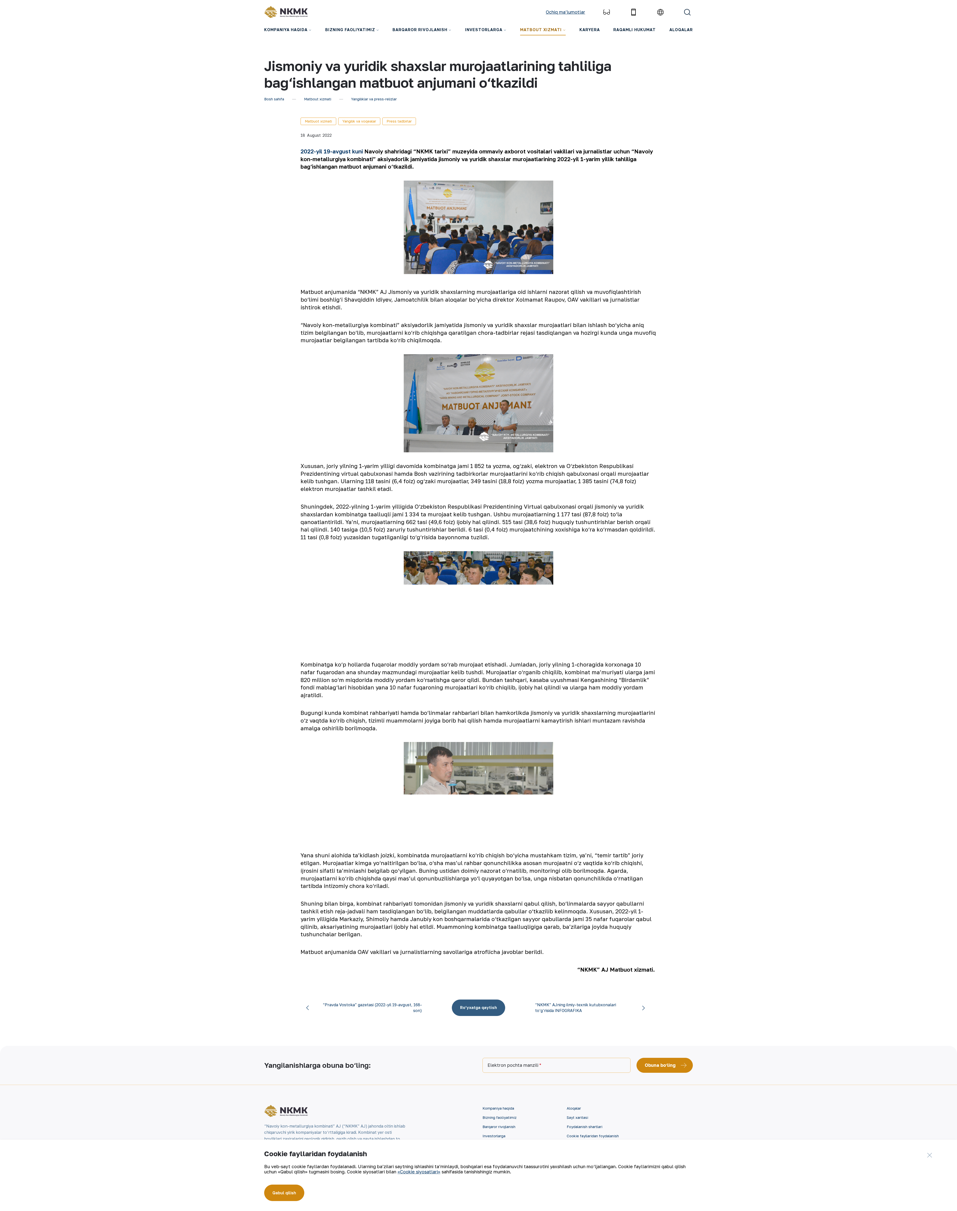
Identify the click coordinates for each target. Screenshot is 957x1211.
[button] (932, 1205)
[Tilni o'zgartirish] (660, 12)
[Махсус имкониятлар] (606, 12)
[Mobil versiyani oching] (633, 12)
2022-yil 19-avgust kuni (332, 151)
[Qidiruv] (687, 12)
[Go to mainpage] (286, 12)
